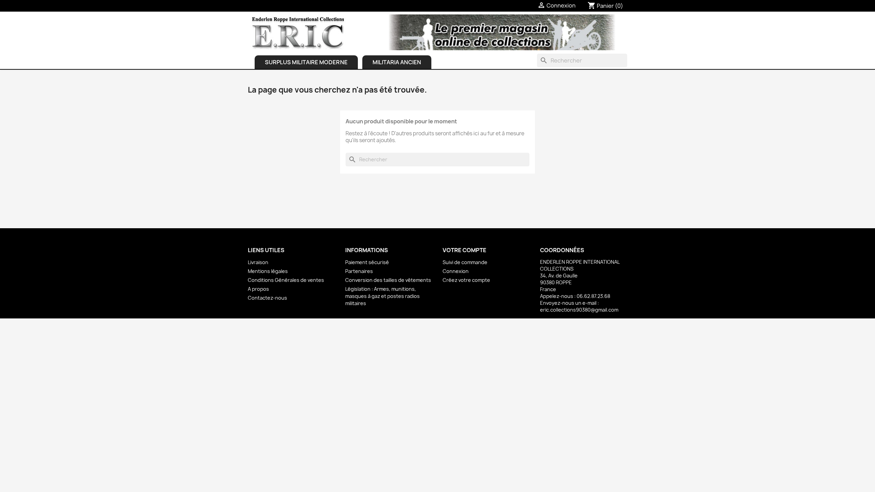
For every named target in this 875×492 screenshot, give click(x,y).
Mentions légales (268, 271)
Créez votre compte (466, 280)
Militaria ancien (397, 62)
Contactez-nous (267, 298)
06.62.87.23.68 (593, 296)
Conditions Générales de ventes (286, 280)
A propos (258, 289)
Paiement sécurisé (367, 262)
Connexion (456, 271)
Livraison (258, 262)
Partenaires (359, 271)
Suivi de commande (465, 262)
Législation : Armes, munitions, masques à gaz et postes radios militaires (382, 296)
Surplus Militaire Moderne (306, 62)
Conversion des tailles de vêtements (388, 280)
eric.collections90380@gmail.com (579, 309)
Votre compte (464, 250)
